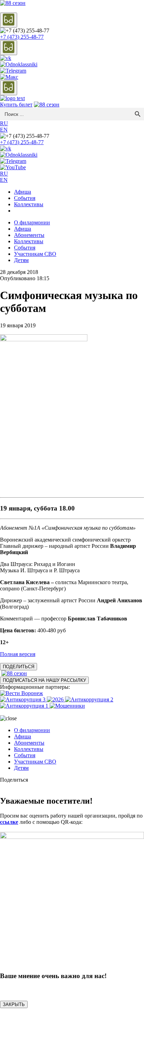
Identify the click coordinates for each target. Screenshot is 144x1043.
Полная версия (17, 654)
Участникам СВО (35, 254)
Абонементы (29, 235)
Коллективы (28, 204)
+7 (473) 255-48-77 (22, 37)
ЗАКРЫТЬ (14, 1004)
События (24, 198)
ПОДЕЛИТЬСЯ (18, 666)
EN (4, 130)
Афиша (22, 192)
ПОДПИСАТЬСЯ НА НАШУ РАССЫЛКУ (44, 680)
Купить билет (16, 104)
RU (4, 123)
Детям (21, 260)
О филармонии (32, 222)
